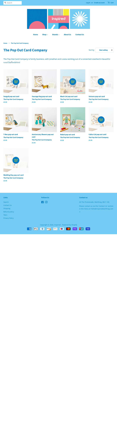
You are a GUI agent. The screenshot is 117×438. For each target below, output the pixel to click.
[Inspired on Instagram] (46, 202)
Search (6, 202)
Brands (55, 34)
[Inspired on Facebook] (42, 202)
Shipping (6, 208)
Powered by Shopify (69, 225)
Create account (99, 3)
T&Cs (5, 215)
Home (35, 34)
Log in (88, 3)
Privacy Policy (8, 218)
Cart (112, 3)
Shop (44, 34)
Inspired (57, 225)
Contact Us (79, 34)
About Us (67, 34)
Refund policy (8, 212)
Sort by (91, 50)
